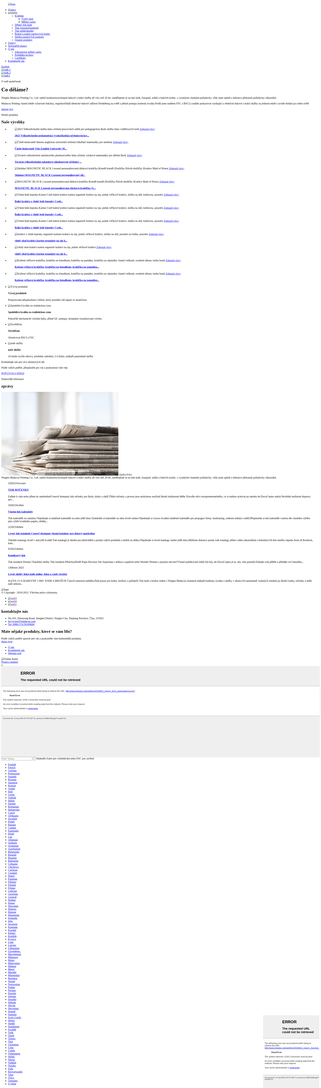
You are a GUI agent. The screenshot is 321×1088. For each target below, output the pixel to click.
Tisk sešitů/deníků (24, 30)
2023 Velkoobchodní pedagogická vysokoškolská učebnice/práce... (52, 135)
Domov (12, 9)
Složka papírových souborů (29, 36)
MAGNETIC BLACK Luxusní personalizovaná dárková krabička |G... (55, 188)
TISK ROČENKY (18, 489)
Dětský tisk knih (23, 24)
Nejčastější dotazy (17, 46)
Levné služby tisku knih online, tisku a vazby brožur (37, 574)
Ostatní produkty (23, 39)
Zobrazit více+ (147, 129)
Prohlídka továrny (24, 55)
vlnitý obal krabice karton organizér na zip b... (41, 240)
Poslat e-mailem (9, 662)
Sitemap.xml (14, 653)
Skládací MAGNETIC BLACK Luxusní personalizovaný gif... (50, 175)
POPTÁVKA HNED (12, 373)
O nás (11, 49)
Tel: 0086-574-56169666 (21, 624)
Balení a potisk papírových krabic (32, 33)
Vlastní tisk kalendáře (20, 511)
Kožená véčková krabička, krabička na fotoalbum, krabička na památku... (57, 267)
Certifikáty (20, 58)
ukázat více (7, 109)
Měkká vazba (28, 21)
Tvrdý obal (27, 18)
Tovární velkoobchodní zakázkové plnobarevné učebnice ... (48, 161)
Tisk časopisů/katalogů (27, 27)
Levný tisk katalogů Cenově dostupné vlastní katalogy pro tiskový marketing (51, 533)
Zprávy (12, 42)
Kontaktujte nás (16, 61)
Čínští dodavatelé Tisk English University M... (41, 148)
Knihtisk (19, 15)
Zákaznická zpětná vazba (28, 52)
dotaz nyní (6, 641)
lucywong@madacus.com (21, 621)
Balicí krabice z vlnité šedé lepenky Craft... (39, 201)
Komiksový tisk (16, 555)
